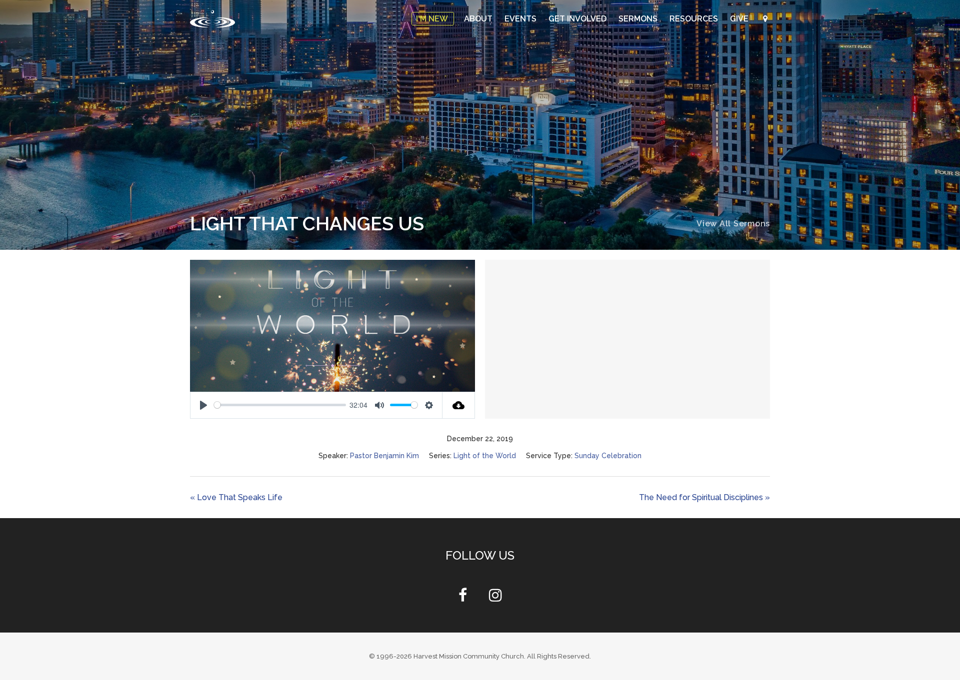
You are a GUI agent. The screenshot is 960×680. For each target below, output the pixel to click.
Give (740, 18)
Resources (695, 18)
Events (521, 18)
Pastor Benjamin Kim (384, 456)
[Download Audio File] (458, 405)
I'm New (433, 18)
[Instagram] (495, 598)
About (479, 18)
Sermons (639, 18)
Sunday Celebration (608, 456)
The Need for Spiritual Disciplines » (704, 497)
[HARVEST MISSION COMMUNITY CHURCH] (212, 18)
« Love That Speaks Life (236, 497)
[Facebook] (462, 598)
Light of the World (485, 456)
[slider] (280, 405)
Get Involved (578, 18)
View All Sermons (733, 223)
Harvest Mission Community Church (469, 656)
